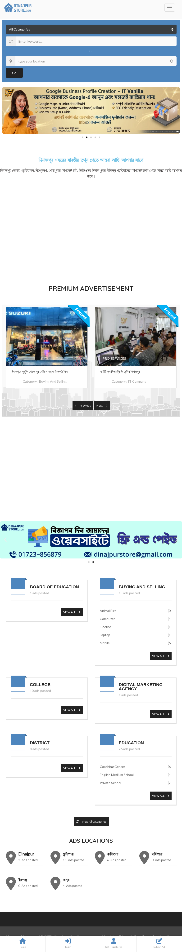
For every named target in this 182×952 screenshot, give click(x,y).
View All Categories (93, 821)
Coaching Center (136, 767)
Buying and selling (53, 381)
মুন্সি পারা (68, 853)
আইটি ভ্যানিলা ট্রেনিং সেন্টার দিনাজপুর (120, 371)
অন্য (66, 879)
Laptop (136, 635)
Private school (136, 783)
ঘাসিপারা (157, 853)
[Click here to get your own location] (172, 61)
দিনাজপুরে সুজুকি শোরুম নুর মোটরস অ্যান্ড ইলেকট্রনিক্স (39, 371)
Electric (136, 627)
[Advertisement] (91, 230)
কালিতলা (112, 853)
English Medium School (136, 775)
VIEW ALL (69, 612)
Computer (136, 619)
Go (14, 73)
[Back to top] (167, 922)
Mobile (136, 643)
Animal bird (136, 611)
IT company (137, 381)
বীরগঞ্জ (22, 879)
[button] (8, 110)
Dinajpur (26, 853)
